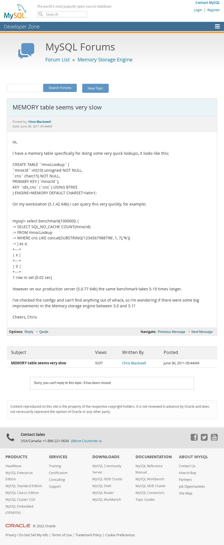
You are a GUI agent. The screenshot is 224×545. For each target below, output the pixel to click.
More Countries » (86, 441)
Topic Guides (145, 500)
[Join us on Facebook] (194, 439)
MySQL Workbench (106, 500)
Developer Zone (22, 26)
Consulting (57, 480)
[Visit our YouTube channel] (214, 439)
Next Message (202, 332)
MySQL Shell (101, 486)
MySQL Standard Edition (23, 486)
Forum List (57, 59)
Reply (29, 332)
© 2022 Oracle (44, 526)
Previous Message (171, 332)
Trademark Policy (88, 535)
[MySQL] (15, 11)
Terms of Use (62, 535)
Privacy (10, 535)
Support (55, 486)
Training (55, 466)
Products (16, 457)
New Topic (95, 88)
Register (213, 10)
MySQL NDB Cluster (107, 479)
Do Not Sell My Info (33, 535)
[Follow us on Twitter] (204, 439)
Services (58, 457)
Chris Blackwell (134, 363)
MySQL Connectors (149, 493)
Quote (43, 332)
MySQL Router (103, 493)
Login (198, 10)
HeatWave (13, 466)
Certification (58, 473)
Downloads (105, 457)
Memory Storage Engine (105, 59)
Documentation (153, 457)
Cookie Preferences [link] (120, 535)
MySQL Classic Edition (22, 493)
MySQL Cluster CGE (20, 500)
